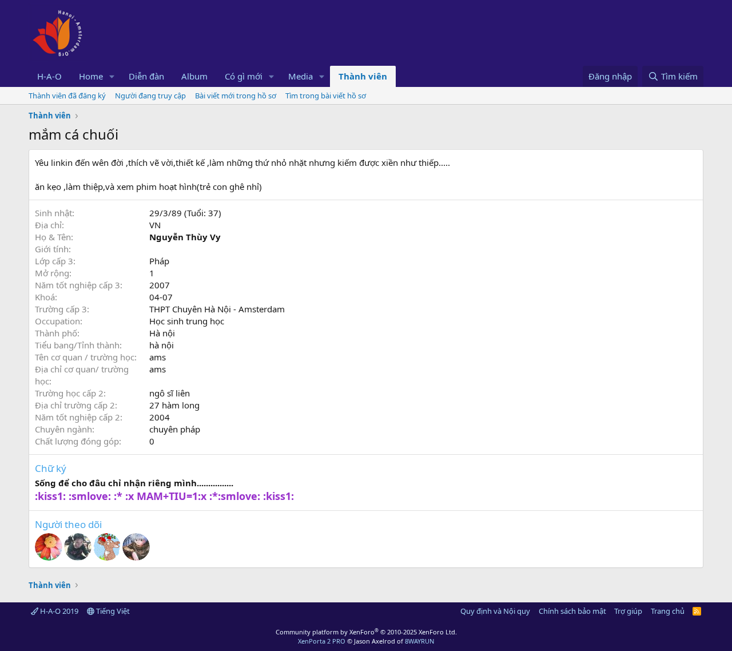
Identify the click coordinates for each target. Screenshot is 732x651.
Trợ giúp (628, 611)
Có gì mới (243, 76)
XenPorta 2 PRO (321, 641)
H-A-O (49, 76)
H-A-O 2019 (58, 611)
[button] (112, 76)
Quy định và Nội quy (495, 611)
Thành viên (363, 76)
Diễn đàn (146, 76)
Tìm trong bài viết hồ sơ (325, 95)
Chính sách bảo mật (572, 611)
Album (194, 76)
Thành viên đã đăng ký (67, 95)
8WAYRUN (419, 641)
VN (155, 225)
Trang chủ (668, 611)
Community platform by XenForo (366, 632)
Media (300, 76)
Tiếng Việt (112, 611)
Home (91, 76)
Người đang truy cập (150, 95)
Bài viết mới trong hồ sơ (235, 95)
